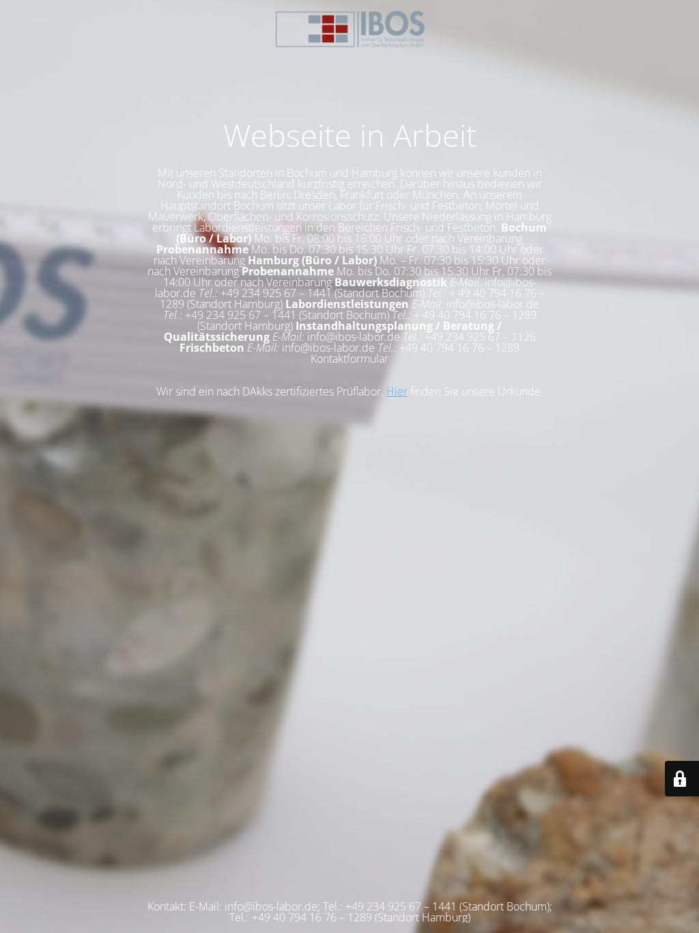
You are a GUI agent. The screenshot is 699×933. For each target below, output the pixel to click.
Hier (397, 391)
